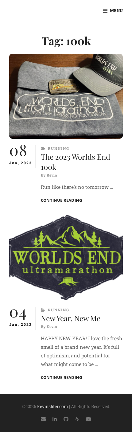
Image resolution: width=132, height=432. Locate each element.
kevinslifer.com (52, 406)
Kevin (52, 175)
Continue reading (61, 200)
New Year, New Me (70, 318)
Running (58, 148)
